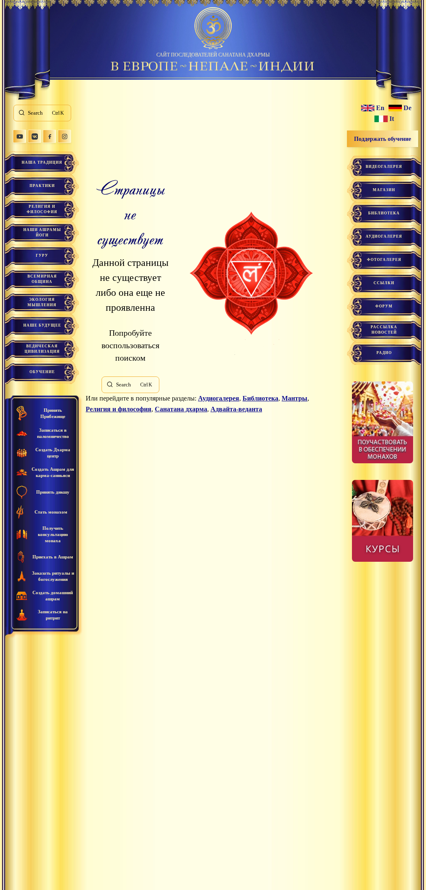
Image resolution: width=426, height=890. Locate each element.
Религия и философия (42, 209)
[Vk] (34, 136)
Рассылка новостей (384, 329)
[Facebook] (49, 136)
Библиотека (260, 398)
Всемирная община (42, 279)
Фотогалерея (384, 260)
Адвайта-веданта (236, 409)
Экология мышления (42, 302)
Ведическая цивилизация (42, 349)
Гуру (42, 255)
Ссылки (384, 283)
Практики (42, 186)
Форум (384, 306)
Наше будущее (42, 325)
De (407, 108)
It (391, 119)
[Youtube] (19, 136)
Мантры (294, 398)
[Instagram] (64, 136)
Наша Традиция (42, 162)
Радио (384, 353)
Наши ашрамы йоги (42, 232)
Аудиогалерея (218, 398)
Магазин (384, 190)
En (380, 108)
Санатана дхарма (181, 409)
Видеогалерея (384, 167)
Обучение (42, 372)
